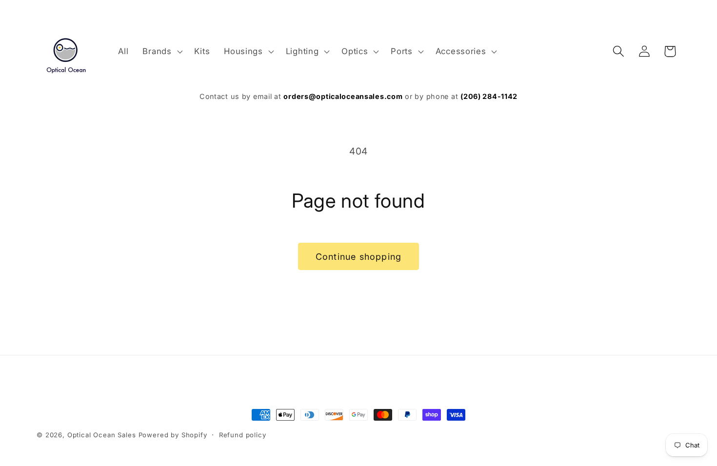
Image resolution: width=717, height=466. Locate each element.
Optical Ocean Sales (101, 435)
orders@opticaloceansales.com (342, 96)
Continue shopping (358, 257)
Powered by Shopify (173, 435)
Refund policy (242, 435)
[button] (161, 51)
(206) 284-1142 (489, 96)
